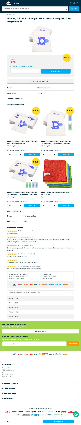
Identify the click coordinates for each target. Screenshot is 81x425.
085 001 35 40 (6, 376)
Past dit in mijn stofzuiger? (40, 81)
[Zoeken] (65, 8)
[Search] (71, 293)
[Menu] (3, 3)
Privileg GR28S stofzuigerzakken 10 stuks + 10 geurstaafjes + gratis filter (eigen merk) (56, 142)
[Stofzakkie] (12, 3)
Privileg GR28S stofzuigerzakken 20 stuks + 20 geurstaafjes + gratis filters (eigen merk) (22, 193)
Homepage (10, 14)
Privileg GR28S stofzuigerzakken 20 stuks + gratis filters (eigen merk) (22, 142)
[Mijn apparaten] (77, 3)
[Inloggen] (74, 3)
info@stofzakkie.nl (8, 374)
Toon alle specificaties (14, 98)
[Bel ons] (71, 3)
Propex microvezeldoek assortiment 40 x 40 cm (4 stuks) (56, 193)
